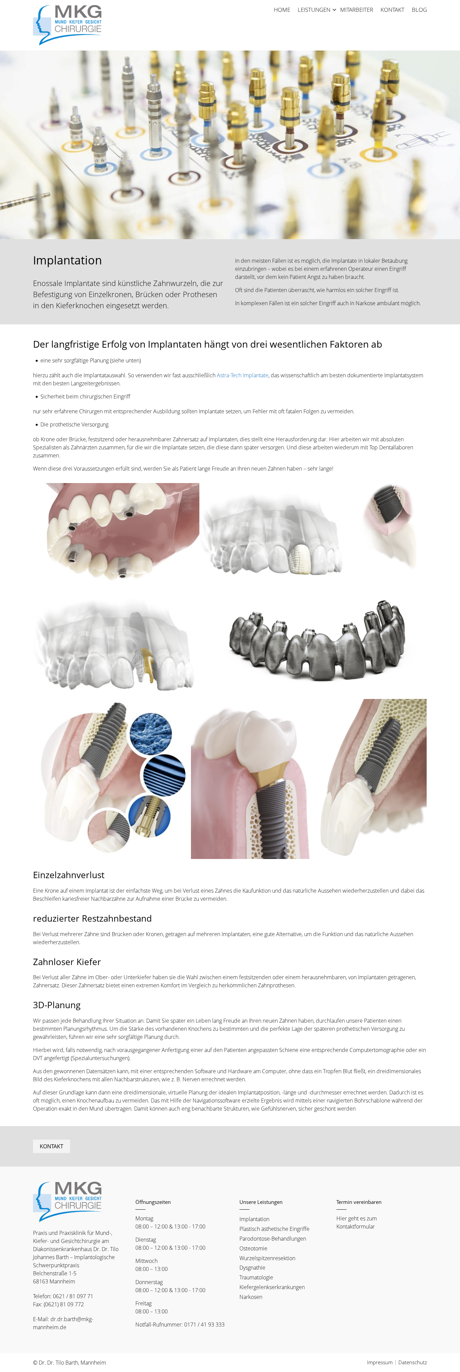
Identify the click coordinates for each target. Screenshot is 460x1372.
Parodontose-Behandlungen (272, 1238)
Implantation (254, 1219)
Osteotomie (253, 1248)
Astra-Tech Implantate (242, 375)
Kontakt (51, 1146)
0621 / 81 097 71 (73, 1296)
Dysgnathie (252, 1267)
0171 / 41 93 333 (204, 1324)
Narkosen (250, 1297)
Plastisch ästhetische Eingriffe (274, 1229)
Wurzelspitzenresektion (267, 1258)
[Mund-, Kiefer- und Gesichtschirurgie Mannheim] (68, 25)
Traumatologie (256, 1277)
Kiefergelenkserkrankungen (272, 1287)
